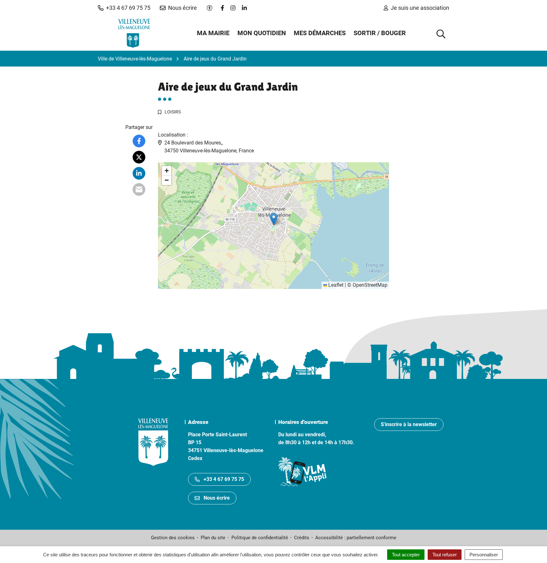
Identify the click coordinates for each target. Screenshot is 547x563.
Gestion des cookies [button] (173, 538)
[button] (124, 8)
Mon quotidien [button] (261, 33)
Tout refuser (444, 554)
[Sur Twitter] (139, 157)
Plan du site (213, 538)
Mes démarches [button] (320, 33)
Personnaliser (483, 554)
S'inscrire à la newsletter (409, 424)
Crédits (301, 538)
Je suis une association (420, 7)
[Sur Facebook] (139, 141)
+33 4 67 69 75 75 (224, 479)
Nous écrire (217, 498)
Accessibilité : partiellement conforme (355, 538)
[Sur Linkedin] (139, 173)
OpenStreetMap (370, 285)
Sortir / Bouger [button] (380, 33)
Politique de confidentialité (259, 538)
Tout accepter (406, 554)
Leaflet (335, 285)
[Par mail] (139, 189)
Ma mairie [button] (213, 33)
